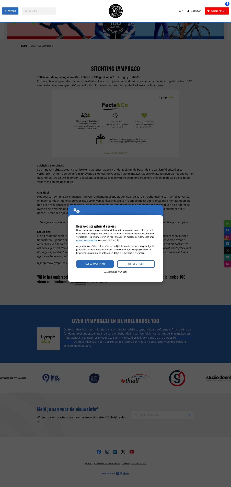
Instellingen (136, 264)
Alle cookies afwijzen (115, 272)
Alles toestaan (95, 264)
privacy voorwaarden (87, 240)
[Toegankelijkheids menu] (227, 4)
